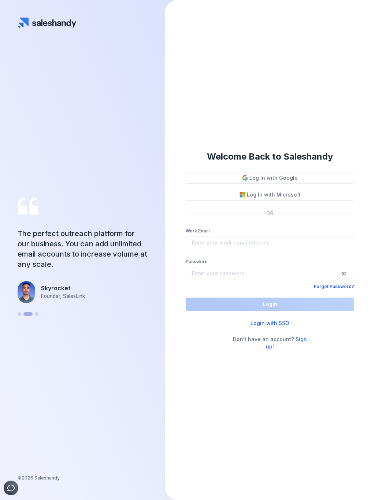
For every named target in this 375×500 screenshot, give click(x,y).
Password (197, 261)
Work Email (197, 231)
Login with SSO (269, 323)
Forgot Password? (334, 286)
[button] (19, 314)
